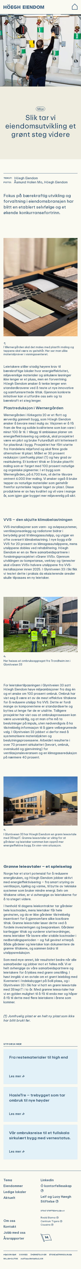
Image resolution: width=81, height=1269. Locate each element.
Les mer (40, 1066)
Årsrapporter (13, 1238)
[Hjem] (24, 6)
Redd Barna (50, 1218)
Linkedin (47, 1180)
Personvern (9, 1254)
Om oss (9, 1221)
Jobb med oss (14, 1232)
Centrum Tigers (51, 1221)
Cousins (47, 1225)
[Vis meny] (75, 6)
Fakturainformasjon (32, 1258)
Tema (7, 1180)
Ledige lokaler (14, 1192)
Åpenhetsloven (38, 1254)
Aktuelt (9, 1198)
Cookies (23, 1254)
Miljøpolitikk (10, 1258)
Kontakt (9, 1226)
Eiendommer (13, 1186)
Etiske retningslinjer (60, 1254)
